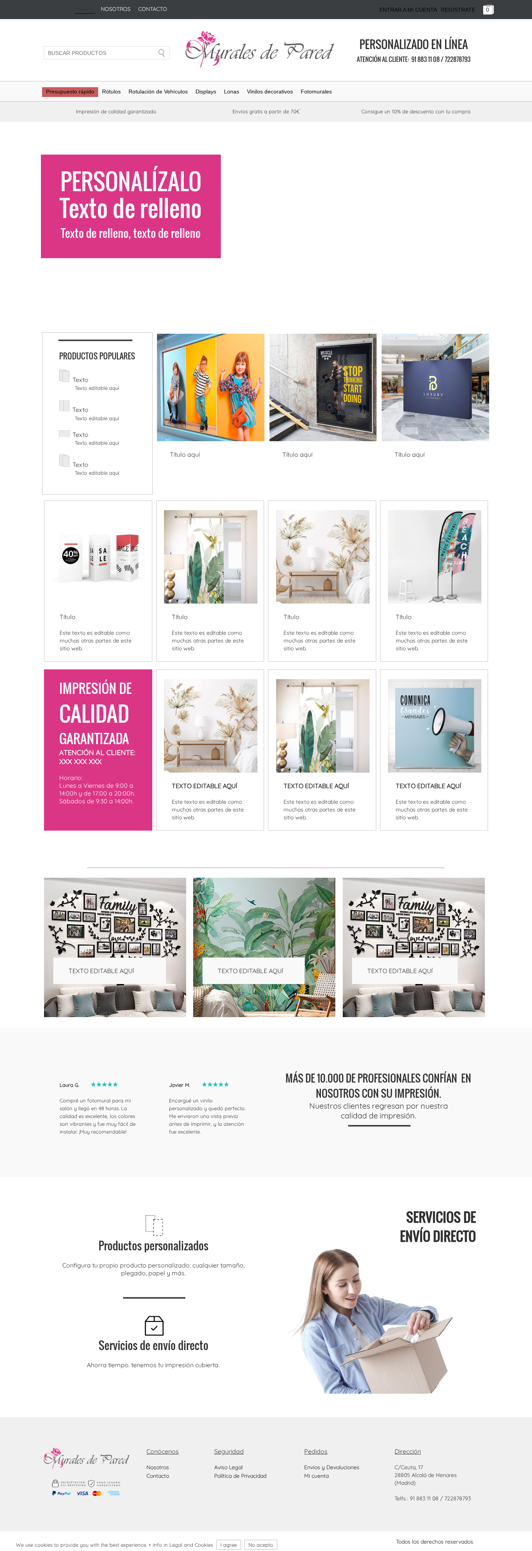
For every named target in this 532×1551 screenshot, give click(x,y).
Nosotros (115, 8)
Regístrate (458, 10)
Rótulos (111, 91)
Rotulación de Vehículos (158, 91)
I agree (228, 1545)
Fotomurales (316, 91)
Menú (507, 1536)
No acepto (260, 1545)
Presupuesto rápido (70, 91)
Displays (206, 91)
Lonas (231, 91)
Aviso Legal (228, 1467)
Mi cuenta (316, 1475)
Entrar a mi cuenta (408, 10)
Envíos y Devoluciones (331, 1467)
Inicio (85, 8)
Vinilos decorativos (270, 91)
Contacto (152, 8)
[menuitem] (70, 94)
